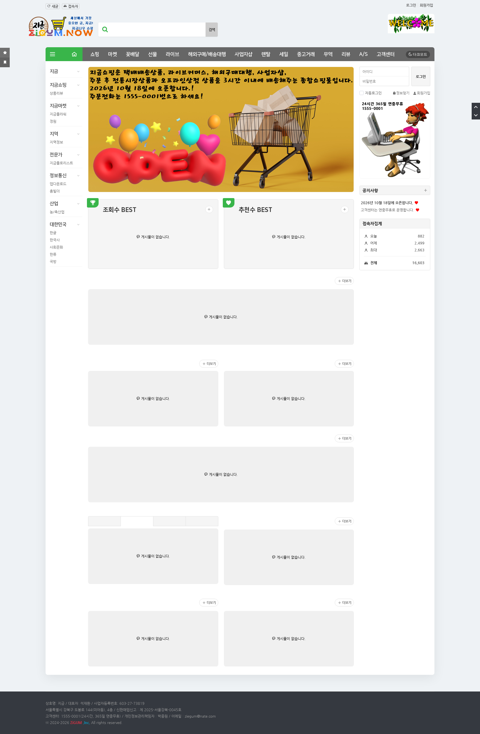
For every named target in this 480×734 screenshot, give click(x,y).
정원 (53, 121)
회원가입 (426, 5)
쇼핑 (94, 54)
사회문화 (56, 247)
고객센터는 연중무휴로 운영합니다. (387, 210)
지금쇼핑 (58, 85)
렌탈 (265, 54)
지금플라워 (58, 114)
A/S (363, 54)
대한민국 (58, 224)
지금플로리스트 (61, 163)
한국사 (55, 240)
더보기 (346, 281)
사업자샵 (243, 54)
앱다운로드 (58, 184)
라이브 (172, 54)
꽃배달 (132, 54)
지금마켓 (58, 105)
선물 (152, 54)
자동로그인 (373, 93)
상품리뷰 (56, 93)
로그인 (411, 5)
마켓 (112, 54)
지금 (54, 71)
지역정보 (56, 142)
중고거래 (306, 54)
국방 (53, 261)
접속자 (72, 6)
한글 (53, 233)
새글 (54, 6)
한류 (53, 254)
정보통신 (58, 175)
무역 (328, 54)
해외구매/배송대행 (207, 54)
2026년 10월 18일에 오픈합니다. (387, 203)
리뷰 (345, 54)
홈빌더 (55, 191)
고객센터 (385, 54)
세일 (283, 54)
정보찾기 (402, 93)
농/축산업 (57, 212)
